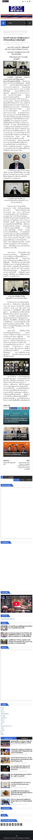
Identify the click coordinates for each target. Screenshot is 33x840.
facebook (28, 480)
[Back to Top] (17, 836)
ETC (3, 811)
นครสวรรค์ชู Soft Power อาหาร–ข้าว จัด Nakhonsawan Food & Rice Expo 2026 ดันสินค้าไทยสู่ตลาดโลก (21, 759)
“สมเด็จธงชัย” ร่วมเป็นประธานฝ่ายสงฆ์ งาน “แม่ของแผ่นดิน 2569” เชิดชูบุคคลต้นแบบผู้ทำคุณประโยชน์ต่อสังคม (21, 750)
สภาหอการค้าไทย (14, 31)
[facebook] (25, 1)
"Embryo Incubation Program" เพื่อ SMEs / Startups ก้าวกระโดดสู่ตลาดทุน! (15, 453)
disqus (22, 480)
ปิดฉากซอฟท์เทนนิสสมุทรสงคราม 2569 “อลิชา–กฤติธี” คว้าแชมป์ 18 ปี (21, 775)
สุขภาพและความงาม (6, 726)
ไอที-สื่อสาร (4, 718)
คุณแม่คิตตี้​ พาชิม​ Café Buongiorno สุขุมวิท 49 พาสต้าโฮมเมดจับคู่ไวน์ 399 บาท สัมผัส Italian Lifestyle (21, 792)
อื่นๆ (2, 732)
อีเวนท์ (2, 712)
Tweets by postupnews (7, 619)
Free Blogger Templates (23, 838)
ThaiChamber (6, 32)
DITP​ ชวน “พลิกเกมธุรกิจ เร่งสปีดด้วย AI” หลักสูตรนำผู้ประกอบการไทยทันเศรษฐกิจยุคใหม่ (21, 800)
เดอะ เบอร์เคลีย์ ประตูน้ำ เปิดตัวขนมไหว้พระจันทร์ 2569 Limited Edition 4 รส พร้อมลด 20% (20, 767)
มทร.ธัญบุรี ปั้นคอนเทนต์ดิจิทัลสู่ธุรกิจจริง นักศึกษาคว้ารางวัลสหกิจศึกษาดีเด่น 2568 (20, 627)
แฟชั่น (2, 728)
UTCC (12, 32)
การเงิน (3, 722)
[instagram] (30, 1)
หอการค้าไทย (22, 31)
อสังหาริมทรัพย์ (4, 714)
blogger (16, 480)
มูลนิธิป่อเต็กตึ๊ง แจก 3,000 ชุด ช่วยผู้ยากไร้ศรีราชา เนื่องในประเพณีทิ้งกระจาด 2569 (21, 742)
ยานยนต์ (3, 716)
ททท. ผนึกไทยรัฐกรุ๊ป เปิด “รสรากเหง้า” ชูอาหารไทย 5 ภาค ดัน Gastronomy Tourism (20, 784)
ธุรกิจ (8, 31)
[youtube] (23, 1)
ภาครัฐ (2, 730)
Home (4, 31)
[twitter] (27, 1)
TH (26, 31)
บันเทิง (2, 720)
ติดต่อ (2, 734)
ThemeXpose (12, 838)
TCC (5, 432)
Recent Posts (8, 738)
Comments (24, 738)
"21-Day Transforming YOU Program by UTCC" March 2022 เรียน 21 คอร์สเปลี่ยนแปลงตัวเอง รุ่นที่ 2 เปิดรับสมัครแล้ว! (16, 420)
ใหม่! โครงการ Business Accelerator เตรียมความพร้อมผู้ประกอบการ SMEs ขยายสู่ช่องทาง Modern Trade (15, 436)
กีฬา (2, 724)
